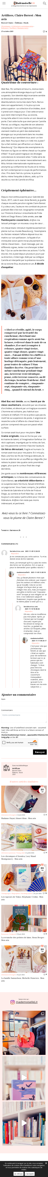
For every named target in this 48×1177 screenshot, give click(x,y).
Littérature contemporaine (22, 26)
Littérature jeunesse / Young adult (13, 853)
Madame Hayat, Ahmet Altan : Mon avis (18, 818)
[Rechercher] (44, 4)
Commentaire (7, 710)
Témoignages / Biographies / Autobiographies (16, 893)
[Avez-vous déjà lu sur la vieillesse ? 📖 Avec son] (24, 1077)
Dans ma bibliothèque (20, 770)
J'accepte (30, 1173)
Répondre (15, 554)
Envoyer (40, 752)
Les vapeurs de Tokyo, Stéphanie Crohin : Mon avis (22, 898)
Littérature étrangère (8, 815)
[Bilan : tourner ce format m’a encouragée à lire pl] (24, 1123)
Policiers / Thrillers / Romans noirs (14, 28)
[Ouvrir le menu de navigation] (4, 4)
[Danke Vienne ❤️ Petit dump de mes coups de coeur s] (24, 1032)
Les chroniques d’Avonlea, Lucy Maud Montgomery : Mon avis (18, 857)
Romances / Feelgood (8, 934)
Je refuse (18, 1173)
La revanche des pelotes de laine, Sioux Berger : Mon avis (23, 939)
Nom (3, 699)
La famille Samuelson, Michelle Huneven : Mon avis (22, 979)
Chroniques (5, 26)
